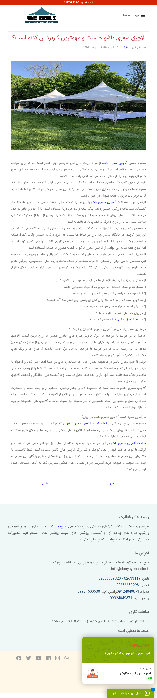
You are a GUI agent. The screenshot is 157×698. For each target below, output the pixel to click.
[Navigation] (132, 15)
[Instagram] (57, 659)
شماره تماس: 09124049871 (78, 2)
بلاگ (125, 48)
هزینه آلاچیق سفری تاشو (126, 319)
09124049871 (128, 591)
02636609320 (109, 578)
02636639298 (127, 585)
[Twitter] (28, 659)
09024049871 (121, 598)
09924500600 (88, 591)
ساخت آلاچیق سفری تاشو (128, 443)
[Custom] (66, 659)
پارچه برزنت (56, 526)
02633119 (132, 578)
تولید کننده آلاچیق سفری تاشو (87, 423)
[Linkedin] (48, 659)
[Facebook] (18, 659)
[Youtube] (38, 659)
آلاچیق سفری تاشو (115, 163)
